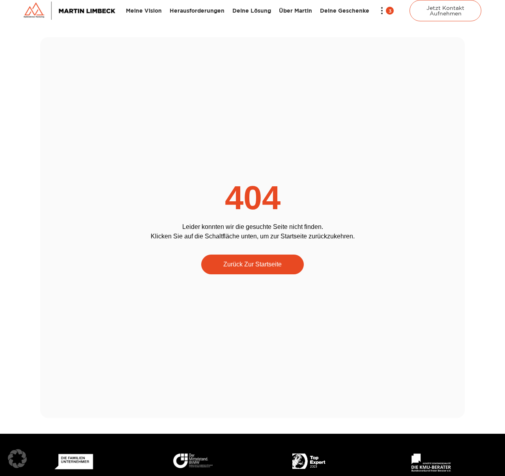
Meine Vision (144, 10)
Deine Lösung (251, 10)
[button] (17, 458)
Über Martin (295, 10)
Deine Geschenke (344, 10)
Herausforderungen (197, 10)
